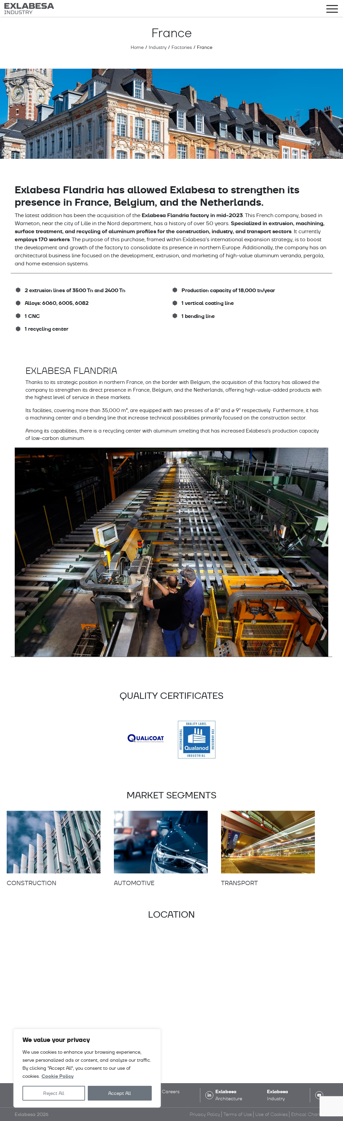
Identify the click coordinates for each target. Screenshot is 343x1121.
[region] (87, 1068)
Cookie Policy (58, 1076)
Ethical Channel (309, 1114)
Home (137, 47)
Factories (182, 47)
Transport (239, 883)
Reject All (53, 1093)
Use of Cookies (271, 1114)
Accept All (119, 1093)
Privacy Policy (205, 1114)
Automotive (134, 883)
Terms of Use (237, 1114)
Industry (157, 47)
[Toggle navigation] (332, 10)
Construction (31, 883)
